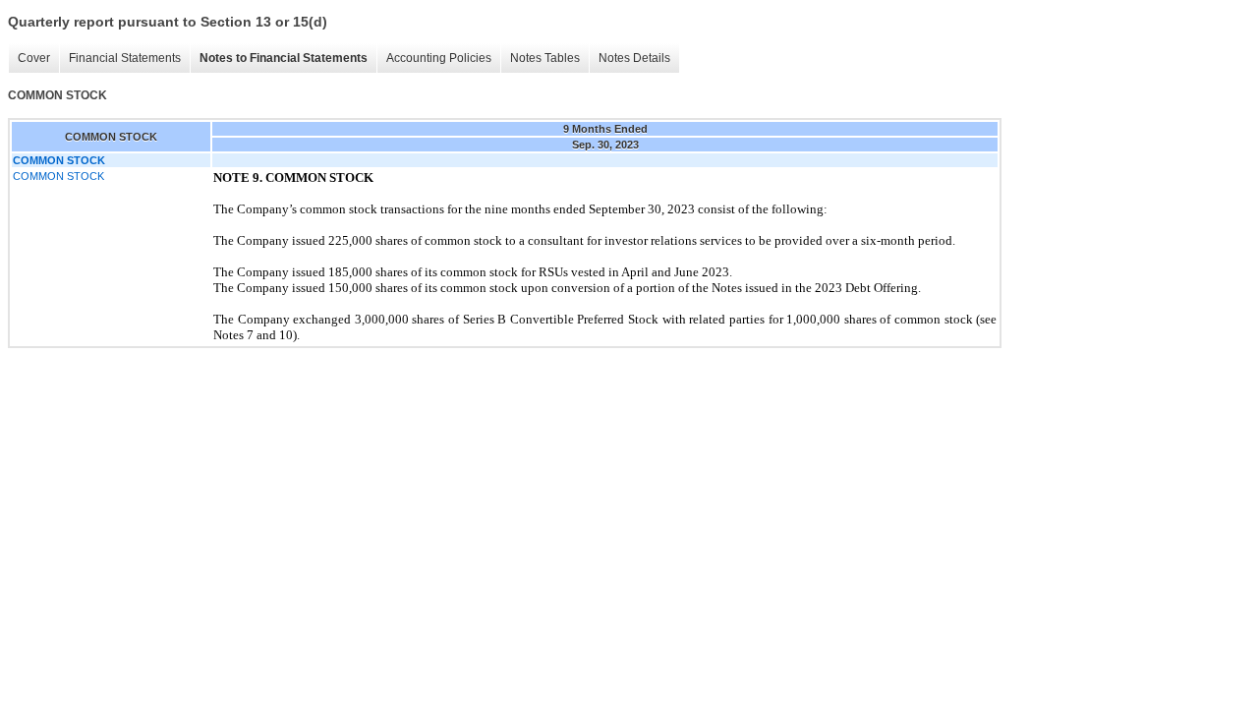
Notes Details (634, 58)
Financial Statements (125, 58)
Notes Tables (545, 58)
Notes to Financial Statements (284, 58)
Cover (34, 58)
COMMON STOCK (58, 176)
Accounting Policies (438, 58)
